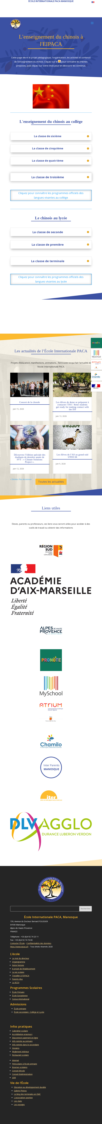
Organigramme (18, 962)
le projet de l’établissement (23, 968)
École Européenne (20, 995)
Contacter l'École (17, 943)
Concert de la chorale (29, 402)
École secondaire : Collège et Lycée (29, 1012)
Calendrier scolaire (20, 1031)
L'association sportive (23, 1097)
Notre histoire (18, 965)
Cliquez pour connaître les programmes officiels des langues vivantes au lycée (51, 279)
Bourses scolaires (19, 1067)
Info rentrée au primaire (22, 1041)
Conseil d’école (18, 1070)
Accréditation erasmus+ (22, 1034)
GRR (14, 1077)
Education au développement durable (30, 1087)
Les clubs (18, 1101)
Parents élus (17, 979)
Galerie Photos (20, 1090)
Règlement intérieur (20, 1051)
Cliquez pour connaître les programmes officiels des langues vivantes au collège (51, 195)
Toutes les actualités (51, 481)
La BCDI (15, 982)
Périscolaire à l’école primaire (24, 1064)
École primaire (20, 1008)
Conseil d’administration (22, 1074)
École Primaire (18, 992)
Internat (15, 1060)
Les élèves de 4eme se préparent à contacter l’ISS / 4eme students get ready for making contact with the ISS (72, 406)
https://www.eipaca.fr (19, 946)
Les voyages (19, 1104)
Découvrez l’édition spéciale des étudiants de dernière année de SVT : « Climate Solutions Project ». (29, 458)
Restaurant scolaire (20, 1055)
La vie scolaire (18, 972)
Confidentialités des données (38, 943)
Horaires (15, 1048)
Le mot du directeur (20, 958)
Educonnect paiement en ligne (25, 1037)
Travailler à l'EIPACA (20, 975)
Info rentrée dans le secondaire (25, 1044)
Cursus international (20, 999)
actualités (28, 351)
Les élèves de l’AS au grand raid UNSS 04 (72, 455)
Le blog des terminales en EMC (27, 1094)
